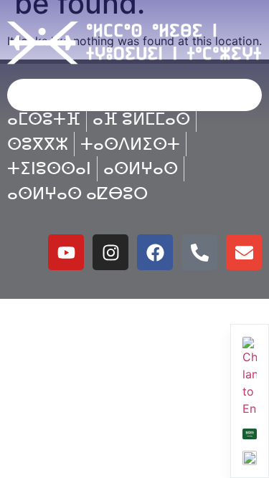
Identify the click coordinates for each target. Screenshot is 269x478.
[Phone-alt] (199, 252)
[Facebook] (155, 252)
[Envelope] (244, 252)
